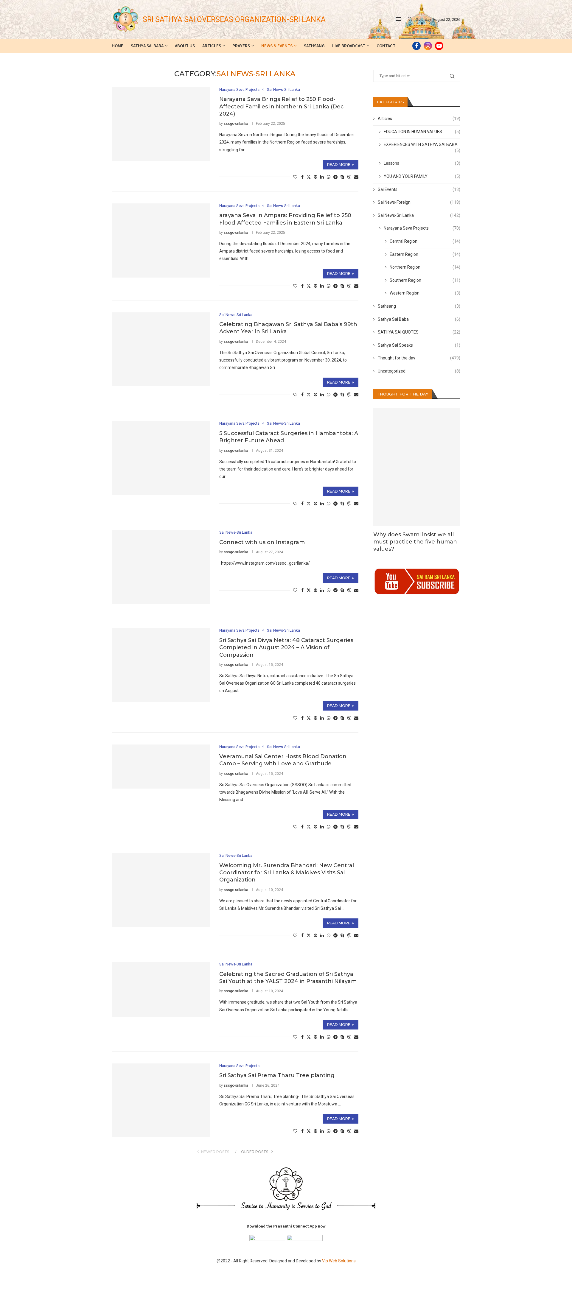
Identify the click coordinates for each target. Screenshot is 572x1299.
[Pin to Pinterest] (315, 177)
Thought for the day (419, 358)
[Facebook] (416, 46)
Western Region (425, 293)
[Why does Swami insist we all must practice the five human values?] (417, 467)
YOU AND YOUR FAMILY (422, 176)
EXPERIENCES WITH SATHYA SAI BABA (422, 145)
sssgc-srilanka (236, 124)
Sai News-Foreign (419, 202)
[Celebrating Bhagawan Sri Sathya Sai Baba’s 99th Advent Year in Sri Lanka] (161, 349)
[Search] (410, 19)
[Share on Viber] (349, 176)
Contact (386, 46)
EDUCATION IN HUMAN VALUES (422, 131)
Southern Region (425, 280)
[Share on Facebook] (302, 177)
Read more (338, 164)
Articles (211, 46)
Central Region (425, 241)
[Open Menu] (398, 19)
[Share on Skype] (342, 177)
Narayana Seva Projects (422, 228)
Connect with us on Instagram (262, 542)
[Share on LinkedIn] (322, 177)
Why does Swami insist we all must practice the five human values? (415, 541)
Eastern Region (425, 254)
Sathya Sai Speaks (419, 345)
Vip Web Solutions (339, 1260)
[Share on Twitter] (309, 176)
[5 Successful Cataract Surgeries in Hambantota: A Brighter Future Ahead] (161, 458)
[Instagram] (428, 46)
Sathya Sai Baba (147, 46)
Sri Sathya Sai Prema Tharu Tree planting (277, 1075)
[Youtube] (439, 46)
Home (117, 46)
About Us (185, 46)
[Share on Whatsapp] (328, 177)
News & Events (277, 46)
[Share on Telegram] (335, 177)
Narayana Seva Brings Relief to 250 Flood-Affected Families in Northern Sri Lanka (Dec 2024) (281, 106)
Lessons (422, 163)
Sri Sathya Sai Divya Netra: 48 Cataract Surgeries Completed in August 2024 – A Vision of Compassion (286, 647)
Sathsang (314, 46)
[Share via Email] (356, 177)
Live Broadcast (348, 46)
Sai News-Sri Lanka (419, 215)
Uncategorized (419, 371)
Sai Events (419, 189)
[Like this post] (295, 177)
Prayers (241, 46)
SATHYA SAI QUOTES (419, 332)
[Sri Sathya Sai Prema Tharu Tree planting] (161, 1100)
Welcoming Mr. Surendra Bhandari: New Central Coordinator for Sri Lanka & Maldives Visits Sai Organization (286, 872)
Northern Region (425, 267)
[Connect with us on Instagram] (161, 567)
